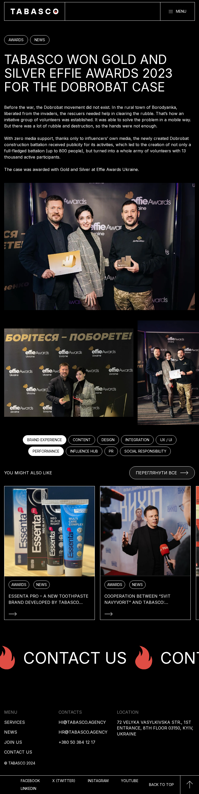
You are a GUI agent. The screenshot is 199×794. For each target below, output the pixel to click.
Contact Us (18, 752)
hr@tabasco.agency (83, 732)
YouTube (129, 780)
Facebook (30, 780)
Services (14, 722)
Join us (13, 742)
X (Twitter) (63, 780)
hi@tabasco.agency (82, 722)
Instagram (98, 780)
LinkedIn (28, 788)
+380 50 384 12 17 (77, 742)
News (10, 732)
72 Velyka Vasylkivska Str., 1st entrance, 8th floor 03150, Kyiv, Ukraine (155, 728)
